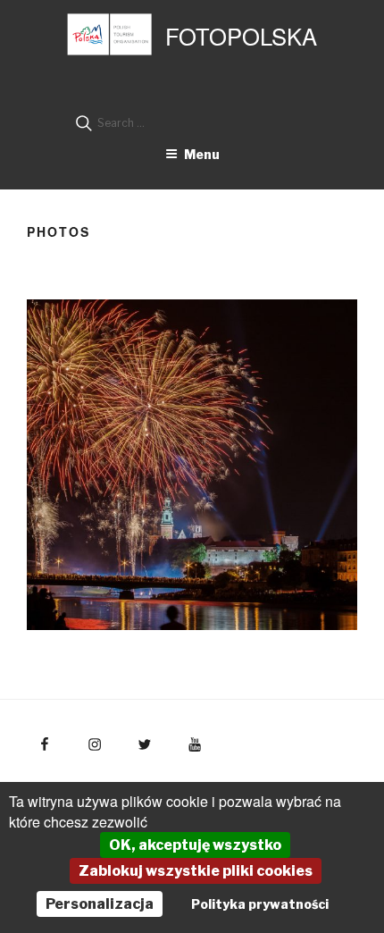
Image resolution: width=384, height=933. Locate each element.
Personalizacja (100, 903)
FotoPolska (241, 36)
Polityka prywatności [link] (260, 904)
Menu (202, 154)
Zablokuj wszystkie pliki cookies (196, 870)
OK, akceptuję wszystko (195, 844)
